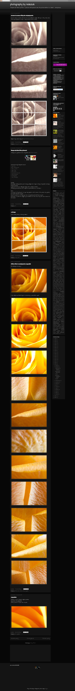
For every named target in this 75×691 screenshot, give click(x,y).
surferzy (59, 314)
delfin (54, 213)
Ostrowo (63, 274)
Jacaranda (59, 230)
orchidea (60, 273)
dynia (54, 216)
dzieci (56, 216)
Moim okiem (14, 171)
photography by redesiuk (22, 4)
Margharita (54, 255)
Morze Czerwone (61, 260)
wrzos (54, 328)
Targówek (60, 316)
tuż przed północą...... (60, 174)
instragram (59, 229)
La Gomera (61, 244)
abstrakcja (57, 192)
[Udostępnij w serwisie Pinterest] (27, 142)
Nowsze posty (14, 638)
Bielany (61, 201)
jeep (57, 234)
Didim (63, 213)
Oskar (54, 274)
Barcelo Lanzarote (57, 199)
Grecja (60, 224)
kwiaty (21, 144)
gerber (60, 223)
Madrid (59, 252)
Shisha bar (62, 309)
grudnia (56, 365)
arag (53, 195)
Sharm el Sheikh (58, 309)
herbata (63, 225)
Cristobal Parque (56, 211)
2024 (55, 341)
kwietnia (56, 389)
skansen (54, 311)
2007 (55, 397)
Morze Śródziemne (57, 261)
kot (63, 240)
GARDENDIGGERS (33, 152)
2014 (55, 356)
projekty (59, 296)
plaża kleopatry (58, 290)
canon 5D (62, 204)
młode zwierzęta (56, 259)
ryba (57, 303)
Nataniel (55, 264)
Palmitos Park (61, 276)
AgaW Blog (14, 170)
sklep (57, 311)
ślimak (58, 315)
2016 (55, 353)
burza (54, 203)
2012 (55, 359)
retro (57, 299)
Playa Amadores (59, 281)
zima (58, 332)
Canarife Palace (56, 204)
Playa (60, 280)
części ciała (59, 212)
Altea (59, 194)
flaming (58, 219)
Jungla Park (57, 235)
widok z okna (61, 325)
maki (60, 253)
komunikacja (62, 239)
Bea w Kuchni (14, 169)
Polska (62, 291)
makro (21, 591)
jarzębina (59, 232)
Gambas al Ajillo (58, 222)
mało (59, 254)
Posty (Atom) (33, 643)
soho (59, 311)
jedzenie (55, 234)
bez (61, 200)
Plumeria (63, 290)
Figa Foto (13, 166)
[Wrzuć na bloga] (24, 142)
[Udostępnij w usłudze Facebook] (26, 142)
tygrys (54, 320)
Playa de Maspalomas (60, 284)
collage (13, 212)
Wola (63, 327)
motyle (63, 261)
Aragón (56, 195)
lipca (56, 385)
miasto (54, 257)
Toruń (59, 318)
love (54, 251)
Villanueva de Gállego (58, 321)
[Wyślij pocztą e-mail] (23, 142)
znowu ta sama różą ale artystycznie (22, 15)
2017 (55, 352)
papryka (57, 277)
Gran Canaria (55, 224)
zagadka (26, 591)
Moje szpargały (15, 177)
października (57, 380)
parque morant (59, 278)
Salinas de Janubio (58, 304)
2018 (55, 350)
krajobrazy (58, 241)
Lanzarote (55, 246)
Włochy (62, 326)
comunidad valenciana (58, 209)
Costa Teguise (61, 210)
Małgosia (57, 254)
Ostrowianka (58, 274)
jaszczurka (61, 233)
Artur (63, 196)
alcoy (54, 194)
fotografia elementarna (58, 220)
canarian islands (60, 203)
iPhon (63, 229)
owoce (61, 275)
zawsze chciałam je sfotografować (61, 160)
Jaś (63, 233)
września (57, 382)
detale (16, 591)
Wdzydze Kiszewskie (57, 324)
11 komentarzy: (18, 589)
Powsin (54, 295)
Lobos (61, 249)
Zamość (54, 331)
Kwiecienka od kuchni (16, 173)
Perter (60, 279)
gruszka (62, 224)
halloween (57, 225)
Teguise (54, 317)
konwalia (56, 240)
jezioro (62, 234)
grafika (63, 223)
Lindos (57, 249)
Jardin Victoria (55, 232)
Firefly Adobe (58, 218)
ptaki (63, 296)
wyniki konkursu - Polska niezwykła (61, 130)
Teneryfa (59, 317)
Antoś (63, 194)
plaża (61, 289)
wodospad (60, 327)
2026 (55, 338)
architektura (61, 195)
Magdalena (62, 252)
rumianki (54, 303)
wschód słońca (58, 328)
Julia (54, 235)
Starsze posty (46, 638)
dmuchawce (55, 214)
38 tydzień (59, 154)
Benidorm (58, 200)
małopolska (62, 254)
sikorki (58, 310)
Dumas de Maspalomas (60, 215)
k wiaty (60, 235)
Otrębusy (54, 275)
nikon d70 (57, 267)
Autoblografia (14, 175)
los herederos (58, 250)
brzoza (62, 202)
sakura (60, 303)
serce (54, 309)
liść (59, 249)
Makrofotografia (15, 174)
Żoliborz (54, 333)
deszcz (57, 213)
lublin (56, 251)
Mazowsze (55, 256)
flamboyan (62, 218)
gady (54, 222)
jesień (59, 234)
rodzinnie (59, 121)
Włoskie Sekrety (55, 327)
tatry (63, 316)
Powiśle (63, 294)
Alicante (56, 194)
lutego (56, 392)
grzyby (54, 225)
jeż (63, 234)
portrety (60, 294)
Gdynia (57, 223)
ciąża (56, 208)
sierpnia (56, 383)
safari (58, 303)
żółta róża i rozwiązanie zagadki (21, 264)
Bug (63, 202)
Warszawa (56, 323)
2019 (55, 349)
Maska (60, 255)
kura (57, 243)
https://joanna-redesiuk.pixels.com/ (56, 51)
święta (54, 316)
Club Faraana (61, 208)
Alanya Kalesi (61, 193)
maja (56, 388)
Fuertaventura (61, 221)
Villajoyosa (62, 320)
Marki (57, 255)
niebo (63, 264)
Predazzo (62, 295)
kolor (18, 591)
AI (63, 192)
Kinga (63, 238)
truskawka (62, 318)
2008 (55, 395)
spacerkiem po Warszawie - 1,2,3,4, (60, 140)
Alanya (58, 193)
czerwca (56, 386)
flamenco (54, 219)
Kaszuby (60, 237)
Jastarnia (62, 232)
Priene (57, 296)
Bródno (59, 202)
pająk (54, 276)
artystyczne (17, 144)
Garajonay (62, 222)
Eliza (54, 218)
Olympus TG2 (61, 272)
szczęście (54, 315)
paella (63, 275)
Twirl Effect (62, 319)
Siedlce (54, 310)
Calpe (56, 203)
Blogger (46, 688)
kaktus (54, 236)
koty (54, 241)
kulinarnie (55, 243)
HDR (60, 225)
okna (54, 269)
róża (24, 144)
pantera (54, 277)
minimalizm (61, 258)
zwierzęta (62, 332)
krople (54, 242)
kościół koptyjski (60, 240)
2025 (55, 340)
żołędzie (57, 333)
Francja (54, 221)
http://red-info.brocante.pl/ (28, 139)
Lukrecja (59, 251)
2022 (55, 344)
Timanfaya (55, 318)
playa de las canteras (59, 283)
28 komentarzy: (18, 632)
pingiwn (57, 280)
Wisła (60, 326)
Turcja (58, 319)
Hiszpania (58, 226)
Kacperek (62, 235)
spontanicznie (59, 312)
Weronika (62, 324)
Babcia (63, 198)
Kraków (63, 241)
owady (58, 275)
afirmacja (61, 192)
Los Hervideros (62, 250)
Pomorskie (55, 293)
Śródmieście (62, 315)
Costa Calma (55, 210)
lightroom (54, 249)
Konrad (54, 240)
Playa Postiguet (59, 288)
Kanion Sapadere (61, 236)
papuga (60, 277)
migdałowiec (54, 258)
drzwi (56, 215)
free (57, 221)
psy (61, 296)
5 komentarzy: (18, 142)
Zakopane (62, 330)
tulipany (54, 319)
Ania (61, 194)
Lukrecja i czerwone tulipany (59, 179)
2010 (55, 362)
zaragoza (58, 331)
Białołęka (57, 201)
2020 (55, 347)
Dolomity (59, 214)
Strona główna (30, 638)
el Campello (62, 217)
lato (54, 248)
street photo (55, 313)
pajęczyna (56, 276)
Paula (56, 279)
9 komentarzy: (18, 255)
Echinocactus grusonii (61, 216)
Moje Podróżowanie (15, 167)
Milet (58, 258)
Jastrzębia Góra (56, 233)
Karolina (54, 237)
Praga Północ (58, 295)
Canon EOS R (56, 205)
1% (53, 192)
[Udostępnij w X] (25, 142)
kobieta (54, 239)
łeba (56, 252)
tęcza (63, 317)
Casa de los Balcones (60, 206)
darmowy (63, 212)
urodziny (57, 320)
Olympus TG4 (56, 273)
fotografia (62, 219)
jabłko (57, 230)
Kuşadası (60, 243)
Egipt (54, 217)
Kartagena (57, 237)
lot (53, 251)
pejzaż (58, 279)
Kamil (57, 236)
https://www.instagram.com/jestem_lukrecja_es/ (58, 58)
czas (56, 212)
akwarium (54, 193)
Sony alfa (62, 311)
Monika (60, 259)
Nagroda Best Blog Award (19, 150)
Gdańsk (54, 223)
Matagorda (62, 255)
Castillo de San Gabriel (56, 207)
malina (54, 254)
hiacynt (54, 226)
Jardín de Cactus (60, 231)
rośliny (57, 302)
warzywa (62, 323)
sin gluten (62, 310)
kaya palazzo (60, 238)
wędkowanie (55, 325)
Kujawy (63, 242)
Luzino (62, 251)
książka (58, 242)
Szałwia (63, 314)
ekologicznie (57, 217)
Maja (58, 253)
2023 (55, 343)
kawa (56, 238)
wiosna (58, 326)
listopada (57, 366)
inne (15, 206)
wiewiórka (54, 326)
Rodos (63, 300)
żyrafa (60, 333)
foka (59, 219)
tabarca (57, 316)
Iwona (54, 230)
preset (54, 296)
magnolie (54, 253)
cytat (60, 211)
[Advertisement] (30, 653)
